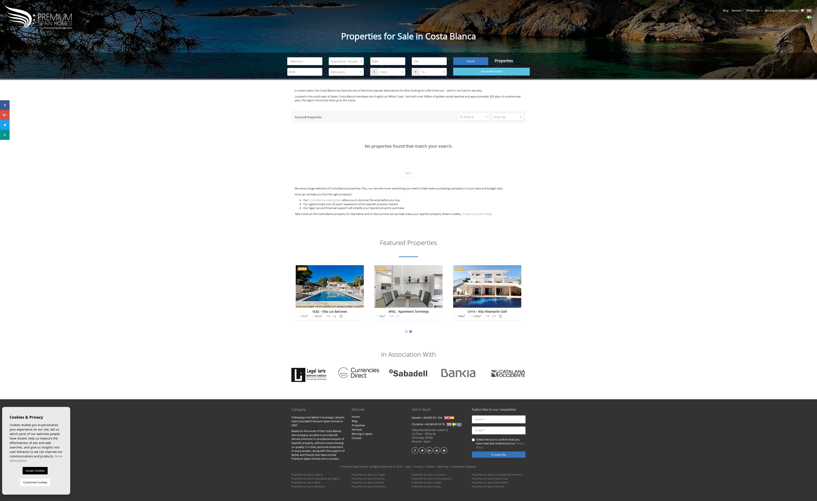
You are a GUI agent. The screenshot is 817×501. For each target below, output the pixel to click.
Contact (793, 10)
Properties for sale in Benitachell (489, 482)
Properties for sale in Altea (426, 486)
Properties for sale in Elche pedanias (431, 478)
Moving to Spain (775, 10)
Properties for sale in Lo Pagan (368, 474)
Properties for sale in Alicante (488, 486)
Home (356, 417)
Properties (753, 10)
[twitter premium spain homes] (422, 450)
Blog (725, 10)
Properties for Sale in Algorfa (307, 474)
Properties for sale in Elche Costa (490, 478)
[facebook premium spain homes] (415, 450)
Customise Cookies (35, 482)
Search (471, 61)
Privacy (418, 466)
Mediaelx (470, 466)
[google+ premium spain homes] (429, 450)
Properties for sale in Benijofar (308, 486)
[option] (330, 294)
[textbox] (388, 61)
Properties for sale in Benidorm (369, 486)
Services (736, 10)
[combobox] (387, 61)
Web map (442, 466)
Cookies (429, 466)
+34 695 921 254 (432, 417)
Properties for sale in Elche (306, 482)
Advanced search (491, 71)
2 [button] (410, 332)
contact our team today (477, 214)
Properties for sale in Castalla (368, 482)
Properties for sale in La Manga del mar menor (497, 474)
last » (408, 173)
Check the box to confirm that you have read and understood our (500, 443)
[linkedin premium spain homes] (436, 450)
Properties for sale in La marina (429, 474)
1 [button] (406, 332)
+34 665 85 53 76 (434, 424)
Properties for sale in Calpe (426, 482)
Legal (408, 466)
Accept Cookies (35, 470)
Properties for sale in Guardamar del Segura (315, 478)
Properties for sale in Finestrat (368, 478)
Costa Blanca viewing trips (325, 200)
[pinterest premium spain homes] (444, 450)
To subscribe (498, 454)
